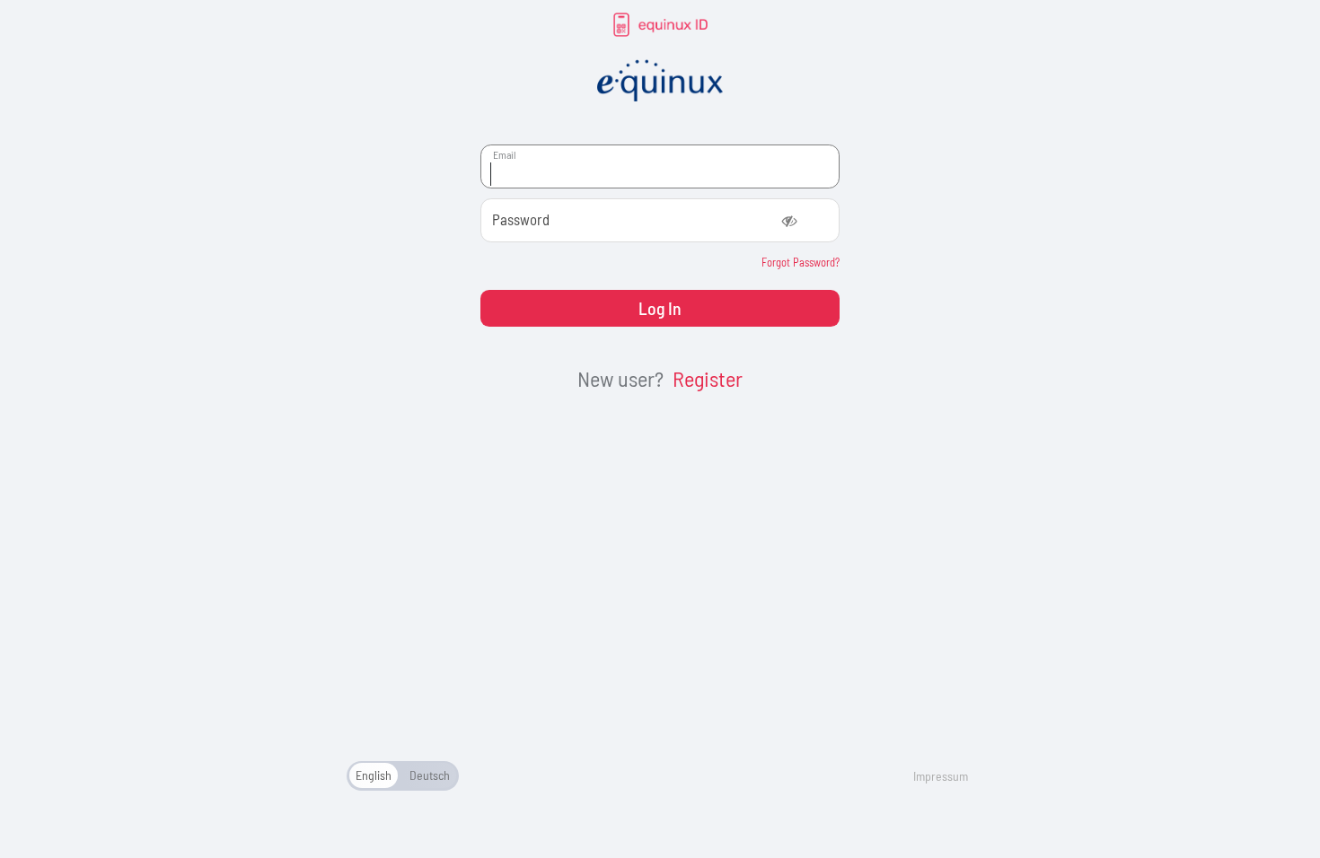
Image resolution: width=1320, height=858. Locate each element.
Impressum (940, 776)
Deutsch (429, 775)
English (374, 775)
